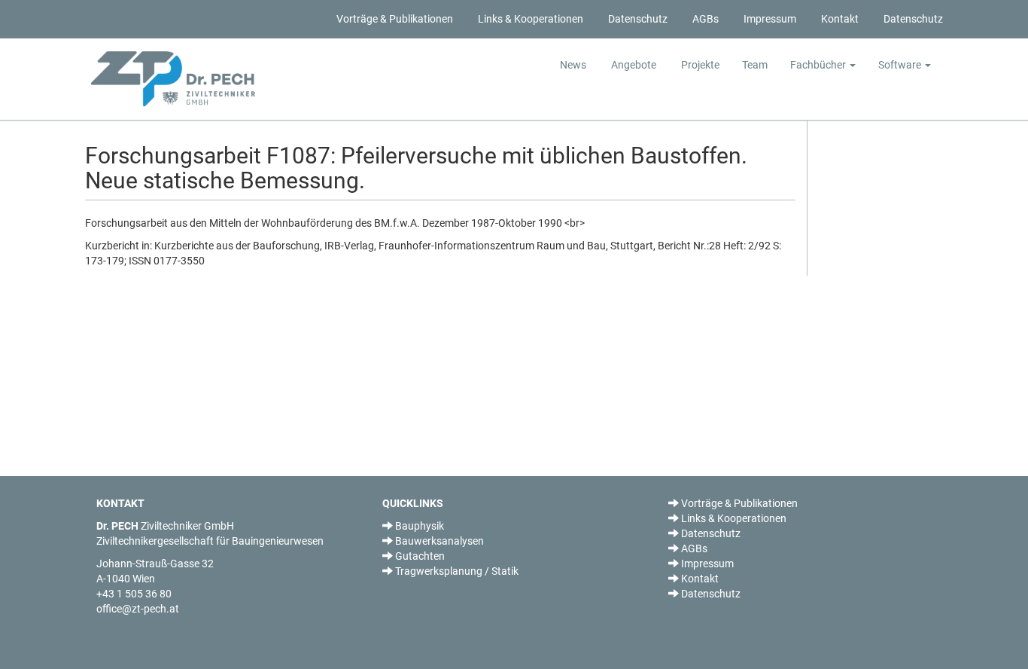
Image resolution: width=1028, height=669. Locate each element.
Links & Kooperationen (529, 19)
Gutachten (419, 556)
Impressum (768, 19)
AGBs (704, 19)
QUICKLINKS (412, 503)
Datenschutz (637, 19)
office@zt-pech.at (137, 609)
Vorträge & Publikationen (393, 19)
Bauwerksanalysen (438, 541)
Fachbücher (819, 65)
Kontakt (839, 19)
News (573, 65)
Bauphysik (418, 526)
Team (755, 65)
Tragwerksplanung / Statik (456, 571)
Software (900, 65)
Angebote (632, 65)
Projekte (699, 65)
